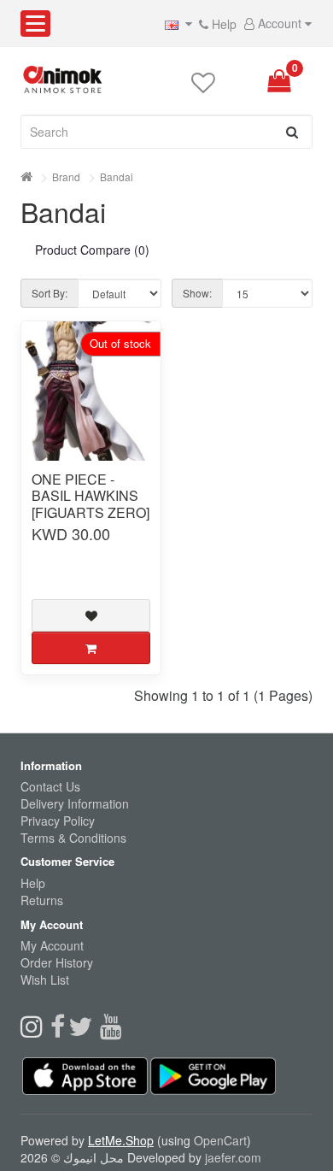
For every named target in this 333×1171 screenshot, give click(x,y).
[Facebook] (59, 1030)
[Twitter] (84, 1030)
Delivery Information (74, 803)
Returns (41, 900)
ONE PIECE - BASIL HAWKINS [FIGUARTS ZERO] (90, 496)
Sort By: (49, 292)
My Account (52, 945)
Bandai (116, 176)
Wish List (44, 979)
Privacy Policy (57, 820)
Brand (66, 176)
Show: (197, 292)
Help (222, 23)
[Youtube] (113, 1030)
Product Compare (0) (92, 249)
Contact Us (50, 786)
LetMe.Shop (121, 1140)
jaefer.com (233, 1157)
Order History (56, 962)
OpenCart (220, 1140)
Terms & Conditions (73, 837)
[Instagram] (35, 1030)
